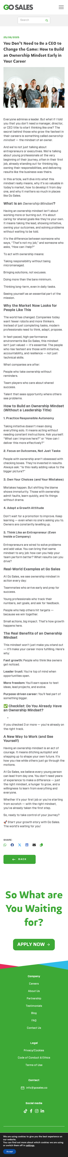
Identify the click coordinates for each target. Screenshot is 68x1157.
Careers (34, 983)
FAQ (34, 1020)
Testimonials (34, 1006)
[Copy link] (41, 845)
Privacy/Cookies (34, 1050)
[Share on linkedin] (26, 845)
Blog (34, 1013)
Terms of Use (33, 1065)
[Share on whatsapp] (4, 845)
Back (22, 859)
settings (30, 1145)
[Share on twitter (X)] (19, 845)
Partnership (34, 998)
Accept (9, 1151)
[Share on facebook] (12, 845)
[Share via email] (34, 845)
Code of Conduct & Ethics (34, 1057)
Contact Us (34, 1028)
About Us (34, 991)
